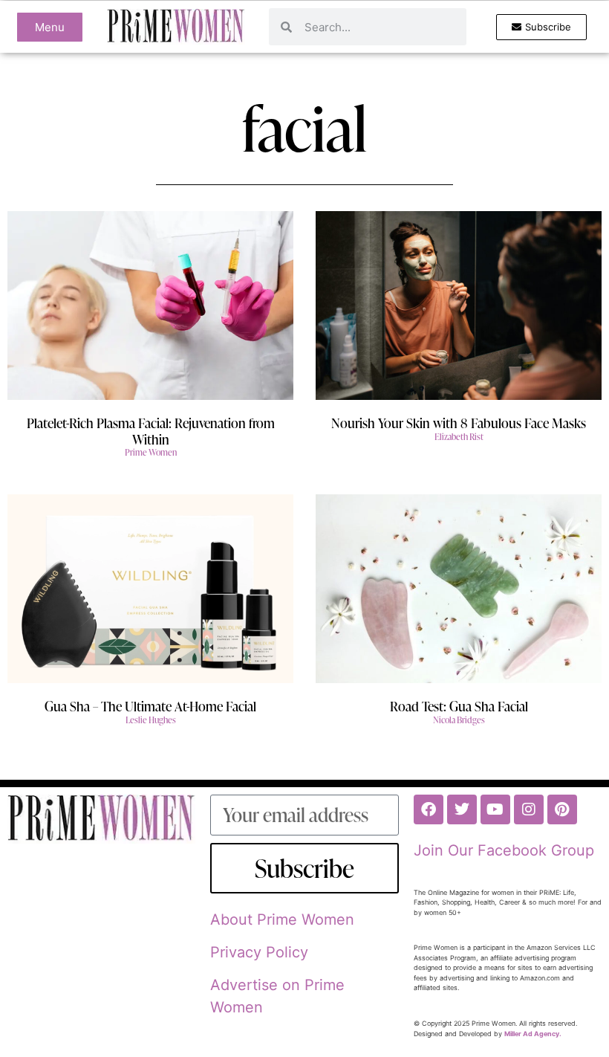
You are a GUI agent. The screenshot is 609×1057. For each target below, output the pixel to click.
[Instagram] (529, 809)
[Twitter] (462, 809)
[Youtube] (495, 809)
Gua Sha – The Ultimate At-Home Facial (150, 705)
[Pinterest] (562, 809)
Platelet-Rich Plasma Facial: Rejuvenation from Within (151, 430)
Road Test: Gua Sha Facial (459, 705)
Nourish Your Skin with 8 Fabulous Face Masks (458, 422)
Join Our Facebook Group (504, 850)
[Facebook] (428, 809)
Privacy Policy (259, 952)
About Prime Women (282, 919)
